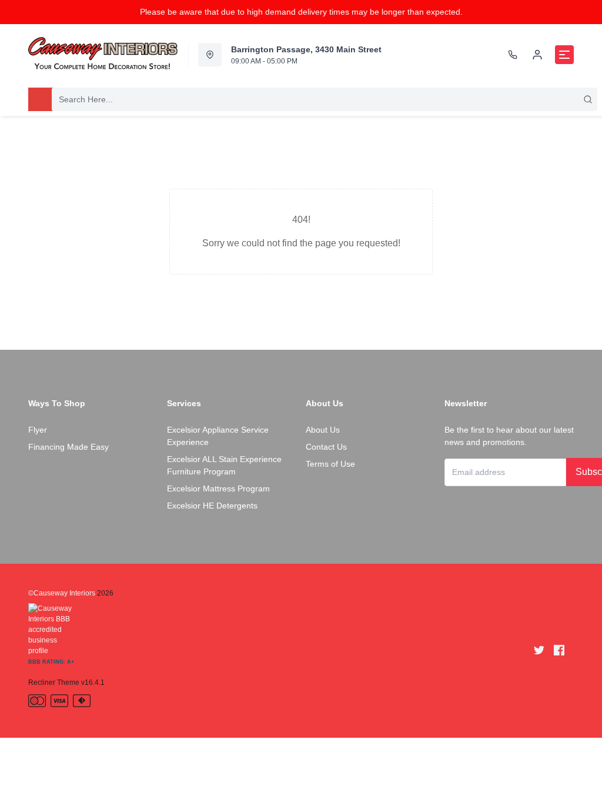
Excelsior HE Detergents (212, 505)
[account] (537, 55)
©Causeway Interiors (61, 593)
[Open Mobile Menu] (564, 54)
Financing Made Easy (68, 446)
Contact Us (326, 446)
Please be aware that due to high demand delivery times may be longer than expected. (301, 11)
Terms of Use (330, 464)
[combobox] (324, 99)
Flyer (37, 429)
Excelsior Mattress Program (218, 488)
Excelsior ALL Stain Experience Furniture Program (224, 465)
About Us (323, 429)
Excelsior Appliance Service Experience (218, 436)
